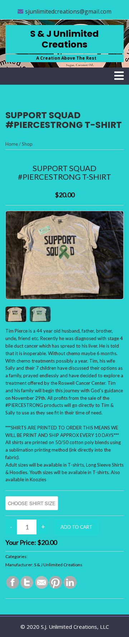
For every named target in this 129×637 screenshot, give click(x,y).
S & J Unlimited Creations (64, 39)
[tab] (119, 75)
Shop (27, 144)
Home (11, 144)
